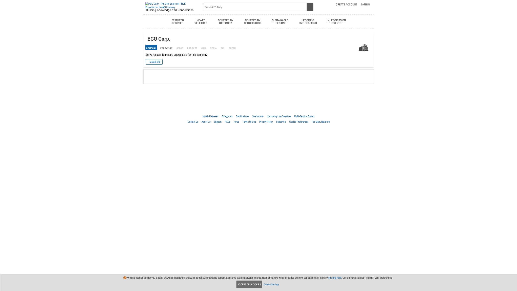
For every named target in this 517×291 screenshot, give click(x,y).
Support (218, 121)
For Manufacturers (321, 121)
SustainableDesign (280, 21)
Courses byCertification (252, 21)
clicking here (334, 277)
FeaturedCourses (177, 21)
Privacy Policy (266, 121)
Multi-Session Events (304, 116)
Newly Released (210, 116)
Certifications (242, 116)
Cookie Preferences (298, 121)
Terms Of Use (249, 121)
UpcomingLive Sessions (308, 21)
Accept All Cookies (249, 284)
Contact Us (193, 121)
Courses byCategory (225, 21)
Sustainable (258, 116)
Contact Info (154, 62)
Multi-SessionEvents (337, 21)
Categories (227, 116)
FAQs (227, 121)
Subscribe (281, 121)
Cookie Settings (271, 284)
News (236, 121)
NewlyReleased (200, 21)
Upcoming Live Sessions (279, 116)
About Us (206, 121)
